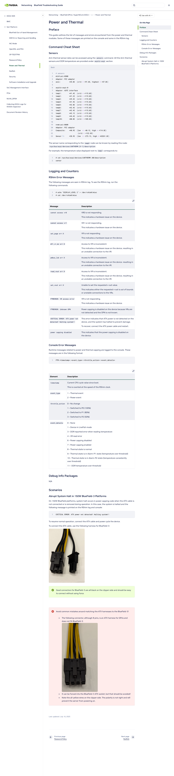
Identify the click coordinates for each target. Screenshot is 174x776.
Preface (143, 27)
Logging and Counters (148, 40)
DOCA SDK (11, 16)
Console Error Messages (151, 48)
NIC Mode (13, 43)
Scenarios (143, 57)
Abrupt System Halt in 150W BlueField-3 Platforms (153, 62)
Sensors (145, 36)
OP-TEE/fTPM (14, 54)
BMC (8, 21)
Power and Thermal (17, 65)
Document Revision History (17, 112)
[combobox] (148, 5)
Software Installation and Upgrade (22, 82)
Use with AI (146, 15)
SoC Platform (12, 27)
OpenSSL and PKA (16, 49)
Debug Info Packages (148, 53)
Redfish (12, 71)
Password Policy (15, 60)
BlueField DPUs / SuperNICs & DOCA (74, 15)
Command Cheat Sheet (149, 32)
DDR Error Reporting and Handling (22, 38)
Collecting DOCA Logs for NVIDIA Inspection (16, 105)
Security (12, 77)
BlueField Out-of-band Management (23, 32)
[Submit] (134, 5)
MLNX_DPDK (12, 99)
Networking (26, 5)
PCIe (8, 93)
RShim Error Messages (151, 44)
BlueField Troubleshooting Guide (48, 5)
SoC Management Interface (18, 88)
